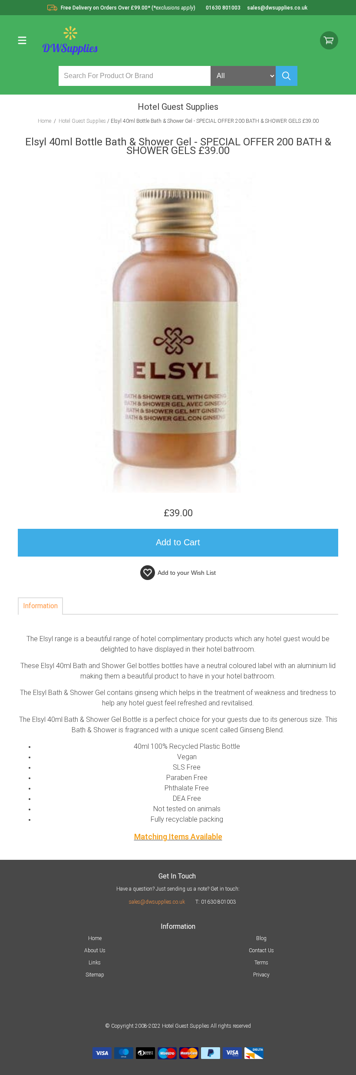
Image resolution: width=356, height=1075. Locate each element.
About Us (94, 950)
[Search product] (286, 76)
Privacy (261, 975)
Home (95, 938)
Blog (261, 938)
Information (40, 606)
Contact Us (261, 950)
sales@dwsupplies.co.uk (157, 902)
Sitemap (95, 975)
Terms (261, 963)
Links (95, 963)
